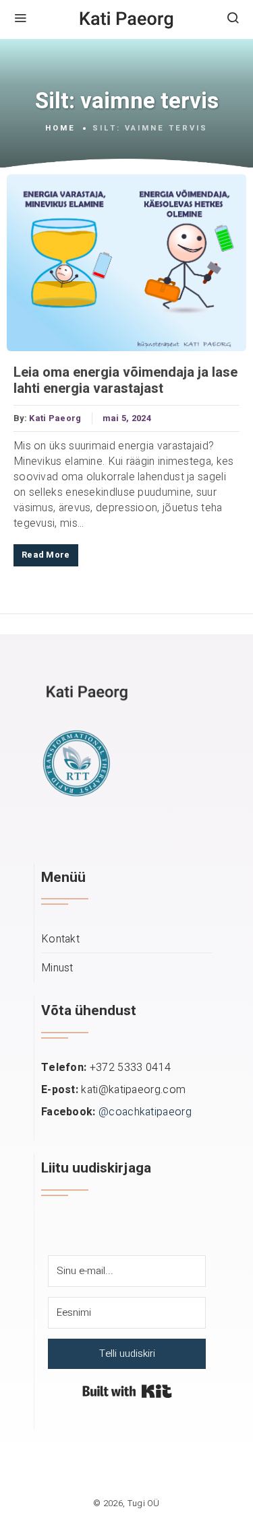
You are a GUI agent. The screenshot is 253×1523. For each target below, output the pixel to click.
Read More (46, 555)
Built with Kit (127, 1391)
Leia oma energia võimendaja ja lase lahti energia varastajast (125, 381)
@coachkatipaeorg (145, 1112)
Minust (57, 968)
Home (60, 128)
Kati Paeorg (55, 418)
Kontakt (60, 939)
